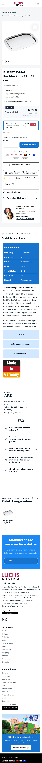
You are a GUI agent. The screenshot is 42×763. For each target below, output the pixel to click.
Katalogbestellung (9, 704)
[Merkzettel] (34, 3)
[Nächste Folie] (8, 61)
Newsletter (6, 701)
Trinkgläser (6, 637)
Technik (4, 646)
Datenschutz (6, 679)
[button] (2, 3)
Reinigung (5, 653)
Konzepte (5, 662)
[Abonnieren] (35, 561)
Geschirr (5, 631)
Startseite (5, 12)
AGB (3, 685)
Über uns (5, 692)
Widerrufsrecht (7, 689)
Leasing (5, 698)
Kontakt (5, 673)
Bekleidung (6, 659)
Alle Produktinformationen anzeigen (18, 101)
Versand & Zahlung (9, 682)
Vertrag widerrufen (10, 707)
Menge (5, 140)
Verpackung (6, 649)
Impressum (6, 676)
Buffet (14, 12)
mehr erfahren (19, 748)
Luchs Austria (13, 757)
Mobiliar (5, 656)
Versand (5, 137)
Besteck (5, 634)
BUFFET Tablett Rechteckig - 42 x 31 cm (17, 16)
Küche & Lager (7, 643)
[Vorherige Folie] (4, 61)
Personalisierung (8, 695)
